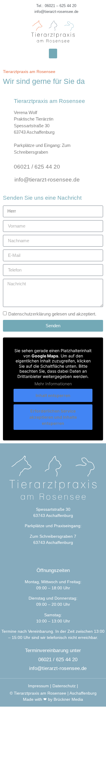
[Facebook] (45, 557)
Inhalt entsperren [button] (53, 395)
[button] (53, 53)
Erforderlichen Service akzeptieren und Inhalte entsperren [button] (53, 417)
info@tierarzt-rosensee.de (47, 180)
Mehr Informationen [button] (53, 383)
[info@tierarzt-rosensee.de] (7, 179)
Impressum (38, 685)
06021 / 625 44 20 (37, 167)
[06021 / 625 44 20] (7, 165)
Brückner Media (68, 699)
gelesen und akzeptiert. (52, 313)
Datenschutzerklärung (29, 313)
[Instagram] (61, 557)
